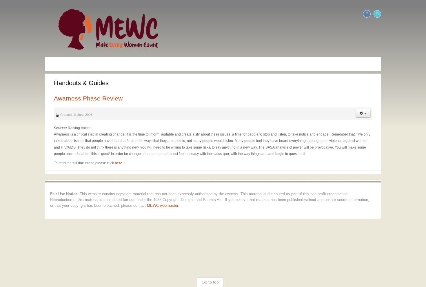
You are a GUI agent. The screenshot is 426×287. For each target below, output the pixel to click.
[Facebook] (410, 14)
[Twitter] (421, 14)
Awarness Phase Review (44, 98)
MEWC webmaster (336, 193)
